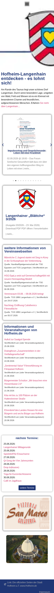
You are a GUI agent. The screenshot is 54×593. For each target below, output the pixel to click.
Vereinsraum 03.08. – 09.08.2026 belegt (23, 294)
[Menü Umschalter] (27, 3)
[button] (3, 145)
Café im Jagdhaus (12, 481)
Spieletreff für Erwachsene (16, 454)
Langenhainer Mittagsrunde (17, 447)
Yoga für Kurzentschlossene (17, 474)
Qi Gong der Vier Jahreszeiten (18, 460)
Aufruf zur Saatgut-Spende (17, 339)
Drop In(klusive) (11, 467)
